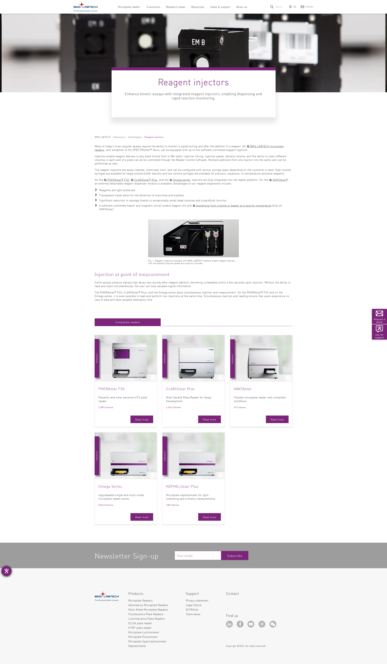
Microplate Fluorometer (143, 637)
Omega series (181, 180)
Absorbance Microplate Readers (148, 605)
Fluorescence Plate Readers (145, 614)
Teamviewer (193, 614)
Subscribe (234, 555)
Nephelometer (137, 646)
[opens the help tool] (6, 571)
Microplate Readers (140, 600)
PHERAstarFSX (118, 180)
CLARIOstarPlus (145, 180)
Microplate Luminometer (143, 632)
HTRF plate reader (139, 627)
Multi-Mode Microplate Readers (148, 609)
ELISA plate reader (140, 623)
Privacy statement (197, 600)
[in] (230, 625)
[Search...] (272, 7)
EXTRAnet (192, 609)
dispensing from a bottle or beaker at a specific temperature (233, 205)
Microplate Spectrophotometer (147, 641)
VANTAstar (280, 180)
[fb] (241, 625)
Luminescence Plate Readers (146, 618)
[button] (292, 6)
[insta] (263, 625)
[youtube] (251, 625)
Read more (141, 419)
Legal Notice (194, 605)
